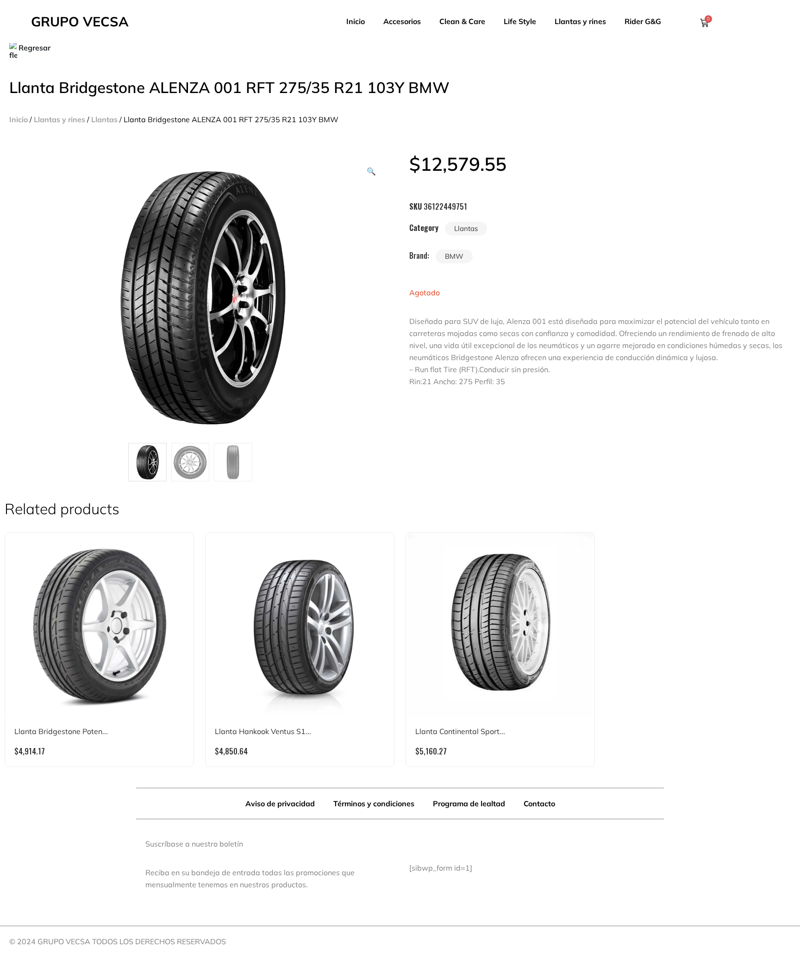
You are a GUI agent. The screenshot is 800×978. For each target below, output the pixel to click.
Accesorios (402, 21)
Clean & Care (462, 21)
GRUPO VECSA (80, 21)
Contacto (539, 803)
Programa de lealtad (469, 803)
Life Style (520, 21)
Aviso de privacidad (280, 803)
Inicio (355, 21)
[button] (371, 171)
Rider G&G (643, 21)
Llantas (104, 119)
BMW (454, 256)
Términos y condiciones (373, 803)
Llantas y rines (580, 21)
